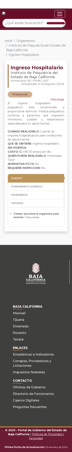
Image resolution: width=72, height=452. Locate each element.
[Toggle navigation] (59, 14)
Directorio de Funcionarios (33, 394)
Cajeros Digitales (26, 400)
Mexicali (19, 313)
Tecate (18, 339)
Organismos (26, 41)
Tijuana (18, 320)
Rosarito (19, 333)
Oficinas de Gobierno (29, 387)
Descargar (57, 99)
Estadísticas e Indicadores (33, 354)
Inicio (8, 41)
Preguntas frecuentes (30, 407)
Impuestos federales (29, 372)
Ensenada (20, 326)
